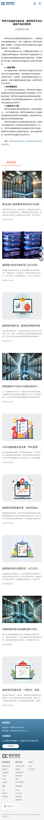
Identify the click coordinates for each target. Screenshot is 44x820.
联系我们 (18, 796)
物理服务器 (6, 766)
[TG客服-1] (41, 248)
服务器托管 (19, 772)
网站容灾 (5, 796)
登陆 (34, 3)
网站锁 (4, 793)
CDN (4, 779)
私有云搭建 (19, 782)
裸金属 (4, 769)
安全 (3, 786)
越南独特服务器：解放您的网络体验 (21, 325)
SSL (3, 790)
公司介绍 (18, 793)
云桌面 (4, 782)
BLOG (17, 790)
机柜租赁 (18, 776)
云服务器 (5, 772)
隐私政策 (18, 800)
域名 (30, 766)
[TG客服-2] (41, 254)
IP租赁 (17, 769)
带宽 (17, 779)
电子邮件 (32, 769)
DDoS (4, 776)
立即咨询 (10, 746)
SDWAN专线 (19, 766)
